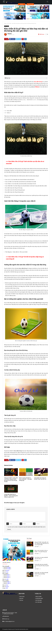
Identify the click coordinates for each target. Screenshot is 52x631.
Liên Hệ (26, 629)
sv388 (6, 588)
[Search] (47, 1)
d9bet (8, 574)
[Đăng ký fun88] (14, 549)
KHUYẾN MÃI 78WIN (39, 598)
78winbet (9, 33)
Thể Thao (21, 600)
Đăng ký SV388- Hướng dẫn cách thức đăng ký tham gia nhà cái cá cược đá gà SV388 (11, 479)
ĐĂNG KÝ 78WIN (38, 596)
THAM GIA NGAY (30, 4)
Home (5, 23)
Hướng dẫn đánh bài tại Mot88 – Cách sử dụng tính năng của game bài (11, 496)
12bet (7, 572)
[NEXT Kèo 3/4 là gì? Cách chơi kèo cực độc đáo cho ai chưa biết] (50, 628)
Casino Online (21, 596)
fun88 (7, 579)
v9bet (7, 585)
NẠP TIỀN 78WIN (39, 600)
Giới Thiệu (15, 629)
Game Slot (21, 598)
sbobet (7, 586)
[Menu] (4, 1)
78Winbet (37, 87)
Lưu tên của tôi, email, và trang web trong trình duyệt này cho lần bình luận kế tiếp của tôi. (27, 526)
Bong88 (8, 567)
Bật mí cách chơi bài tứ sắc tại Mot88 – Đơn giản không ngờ (25, 479)
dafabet (7, 570)
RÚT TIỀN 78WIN (39, 602)
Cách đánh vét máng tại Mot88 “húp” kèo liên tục (40, 478)
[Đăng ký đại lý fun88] (14, 8)
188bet (8, 581)
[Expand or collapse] (46, 78)
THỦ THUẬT (9, 23)
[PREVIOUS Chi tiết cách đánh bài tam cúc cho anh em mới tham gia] (1, 628)
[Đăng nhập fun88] (37, 16)
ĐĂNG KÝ (21, 4)
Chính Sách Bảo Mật (21, 629)
